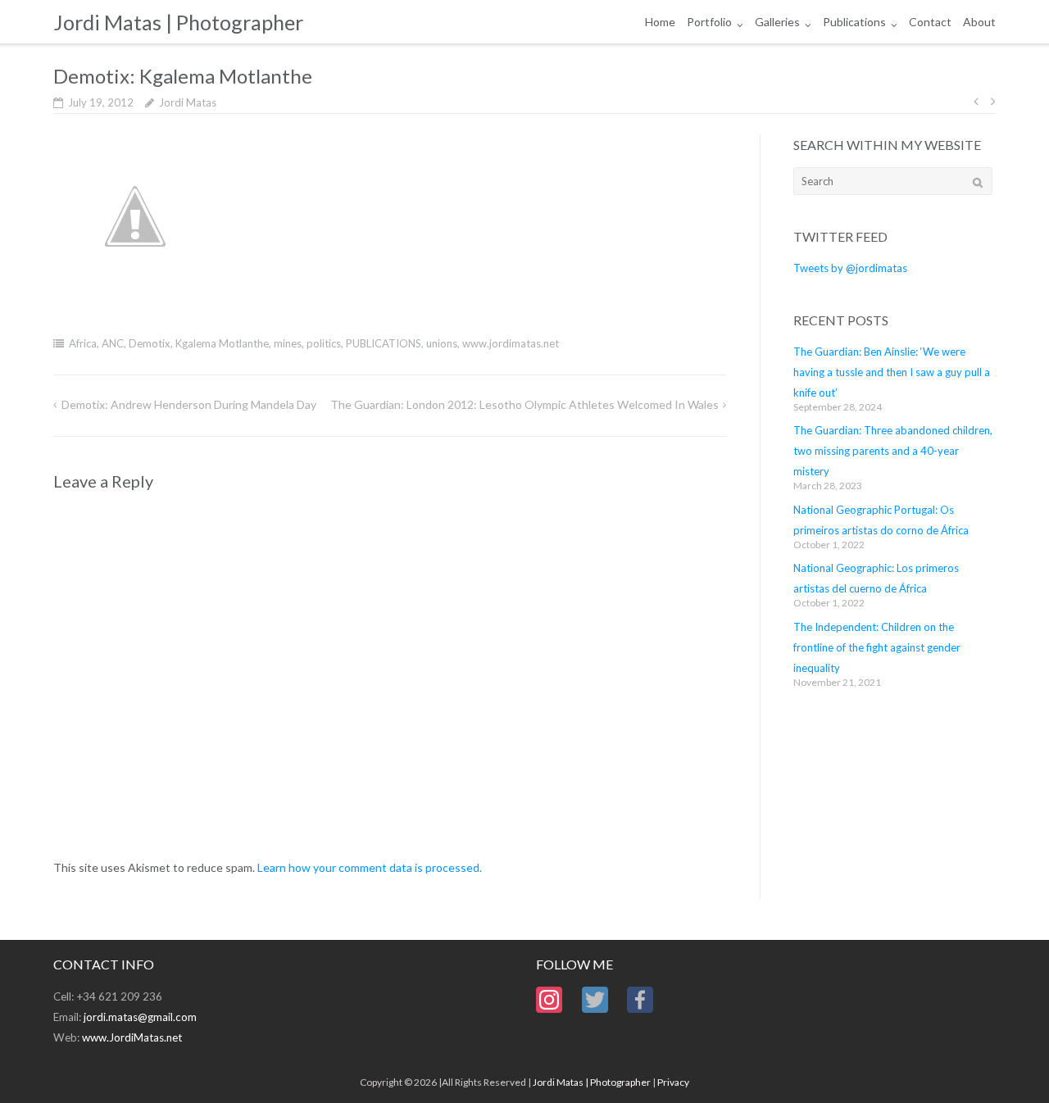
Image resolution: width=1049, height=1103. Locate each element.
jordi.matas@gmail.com (140, 1017)
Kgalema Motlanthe (222, 343)
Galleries (777, 22)
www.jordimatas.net (510, 343)
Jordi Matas (187, 102)
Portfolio (709, 22)
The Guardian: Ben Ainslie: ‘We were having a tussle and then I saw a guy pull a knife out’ (891, 372)
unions (441, 343)
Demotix (149, 343)
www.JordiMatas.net (132, 1037)
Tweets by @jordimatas (850, 268)
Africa (83, 343)
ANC (113, 343)
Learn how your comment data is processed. (369, 867)
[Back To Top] (1008, 1064)
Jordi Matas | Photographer (592, 1082)
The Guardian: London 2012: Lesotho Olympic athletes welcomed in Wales (524, 404)
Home (660, 22)
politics (324, 343)
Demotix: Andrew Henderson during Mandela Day (188, 404)
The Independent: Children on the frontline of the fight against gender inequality (876, 647)
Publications (854, 22)
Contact (930, 22)
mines (288, 343)
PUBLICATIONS (383, 343)
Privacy (673, 1082)
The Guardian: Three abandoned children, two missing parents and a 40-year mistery (892, 451)
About (979, 22)
